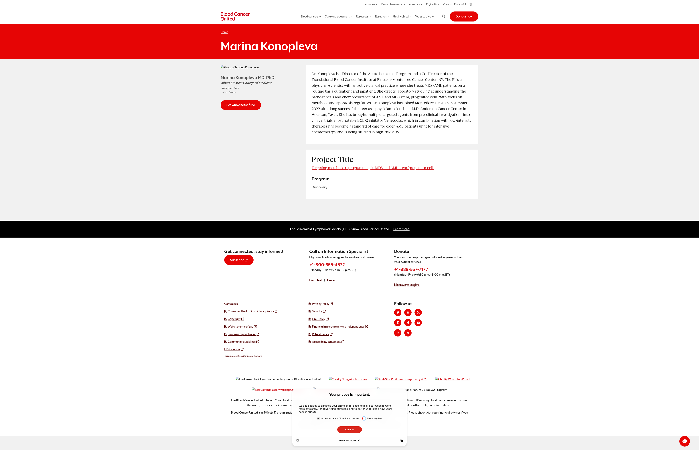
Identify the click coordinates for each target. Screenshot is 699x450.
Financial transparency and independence (338, 326)
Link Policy (318, 319)
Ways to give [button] (423, 16)
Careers (447, 4)
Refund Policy (320, 334)
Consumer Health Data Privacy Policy (251, 311)
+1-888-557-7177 (411, 269)
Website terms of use (240, 326)
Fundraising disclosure (242, 334)
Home (224, 32)
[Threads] (397, 332)
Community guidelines (241, 342)
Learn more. (401, 229)
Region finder (433, 4)
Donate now (464, 16)
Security (317, 311)
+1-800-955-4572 (327, 264)
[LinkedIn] (397, 322)
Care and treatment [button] (337, 16)
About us (370, 4)
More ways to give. (407, 285)
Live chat (315, 280)
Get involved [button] (401, 16)
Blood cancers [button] (309, 16)
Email (331, 280)
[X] (418, 312)
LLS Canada (232, 349)
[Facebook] (397, 312)
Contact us (231, 304)
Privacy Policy (320, 304)
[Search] (443, 16)
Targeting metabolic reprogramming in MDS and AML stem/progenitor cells (373, 168)
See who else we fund (240, 105)
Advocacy (414, 4)
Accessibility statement (326, 342)
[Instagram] (408, 312)
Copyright (234, 319)
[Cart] (471, 4)
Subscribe (237, 260)
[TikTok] (408, 322)
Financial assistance (391, 4)
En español (460, 4)
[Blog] (408, 332)
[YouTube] (418, 322)
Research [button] (380, 16)
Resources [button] (362, 16)
